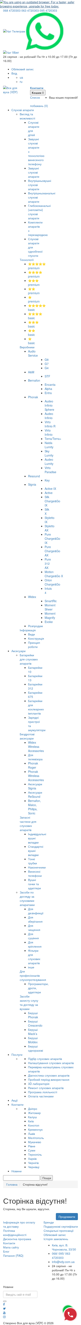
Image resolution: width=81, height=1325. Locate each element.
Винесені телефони (35, 873)
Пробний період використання (48, 1079)
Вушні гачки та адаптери (34, 884)
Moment (50, 613)
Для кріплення (35, 944)
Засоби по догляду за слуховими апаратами (27, 898)
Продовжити (67, 1217)
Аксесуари (18, 651)
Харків (32, 1158)
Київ (31, 1121)
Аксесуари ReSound (35, 794)
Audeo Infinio (49, 416)
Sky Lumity (49, 453)
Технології (27, 260)
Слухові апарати (22, 110)
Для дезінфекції (35, 911)
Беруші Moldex (33, 1040)
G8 (47, 359)
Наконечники (37, 867)
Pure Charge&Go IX (52, 538)
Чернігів (33, 1163)
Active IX (50, 488)
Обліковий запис (55, 1235)
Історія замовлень (56, 1239)
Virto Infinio (49, 432)
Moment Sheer (50, 607)
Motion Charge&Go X (54, 574)
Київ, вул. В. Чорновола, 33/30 (64, 1247)
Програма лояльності (42, 1092)
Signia (32, 484)
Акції (14, 1100)
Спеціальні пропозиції (59, 1230)
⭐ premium (34, 299)
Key (47, 480)
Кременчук (35, 1129)
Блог (6, 1251)
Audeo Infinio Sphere (49, 405)
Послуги (16, 1054)
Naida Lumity (49, 445)
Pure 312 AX (48, 563)
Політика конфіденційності (14, 1232)
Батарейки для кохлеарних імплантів (36, 707)
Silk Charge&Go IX (52, 501)
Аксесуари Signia (35, 786)
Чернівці (33, 1167)
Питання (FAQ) (13, 1255)
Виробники (27, 347)
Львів (31, 1133)
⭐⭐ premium (34, 291)
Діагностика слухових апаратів (48, 1075)
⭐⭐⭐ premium (34, 282)
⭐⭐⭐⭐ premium (35, 274)
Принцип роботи (34, 644)
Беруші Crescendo (35, 1023)
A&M (31, 372)
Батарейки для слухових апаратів (29, 659)
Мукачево (34, 1142)
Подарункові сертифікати (61, 1226)
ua (21, 77)
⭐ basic (31, 341)
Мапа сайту (11, 1247)
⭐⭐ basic (31, 332)
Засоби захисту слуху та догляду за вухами (29, 1002)
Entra (48, 393)
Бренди (49, 1222)
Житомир (34, 1113)
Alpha (48, 389)
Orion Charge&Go (52, 582)
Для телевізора (35, 757)
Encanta (50, 384)
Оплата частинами (41, 1096)
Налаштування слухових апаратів (51, 1063)
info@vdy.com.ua (63, 1262)
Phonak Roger (33, 765)
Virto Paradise (50, 470)
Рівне (31, 1146)
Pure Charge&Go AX (52, 551)
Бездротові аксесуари (27, 736)
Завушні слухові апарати (33, 172)
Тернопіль (35, 1154)
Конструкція (36, 638)
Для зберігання (35, 919)
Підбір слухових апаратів (45, 1059)
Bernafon (34, 380)
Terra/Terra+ (53, 439)
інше (31, 967)
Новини (16, 1171)
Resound (34, 476)
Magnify (50, 617)
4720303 (12, 10)
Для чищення (34, 927)
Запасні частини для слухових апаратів (28, 823)
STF (47, 376)
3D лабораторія (38, 1084)
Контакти (17, 1104)
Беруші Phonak (33, 1015)
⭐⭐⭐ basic (33, 324)
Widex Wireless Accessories (36, 746)
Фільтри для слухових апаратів (34, 956)
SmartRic (51, 601)
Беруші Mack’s (33, 1031)
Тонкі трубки (32, 861)
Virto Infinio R (50, 424)
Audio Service (33, 353)
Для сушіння (33, 936)
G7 (47, 364)
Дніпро (32, 1109)
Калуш (32, 1117)
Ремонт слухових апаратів (46, 1088)
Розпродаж (35, 626)
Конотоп (33, 1125)
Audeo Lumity (49, 461)
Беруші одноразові (35, 1048)
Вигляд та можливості (27, 116)
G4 (47, 368)
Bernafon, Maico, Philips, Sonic (34, 807)
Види (31, 634)
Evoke (49, 622)
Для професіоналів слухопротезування (33, 975)
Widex (32, 597)
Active (49, 493)
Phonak (33, 397)
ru (21, 81)
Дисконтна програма (17, 1239)
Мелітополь (36, 1138)
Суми (31, 1150)
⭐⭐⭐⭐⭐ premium (37, 266)
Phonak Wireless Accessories (36, 775)
